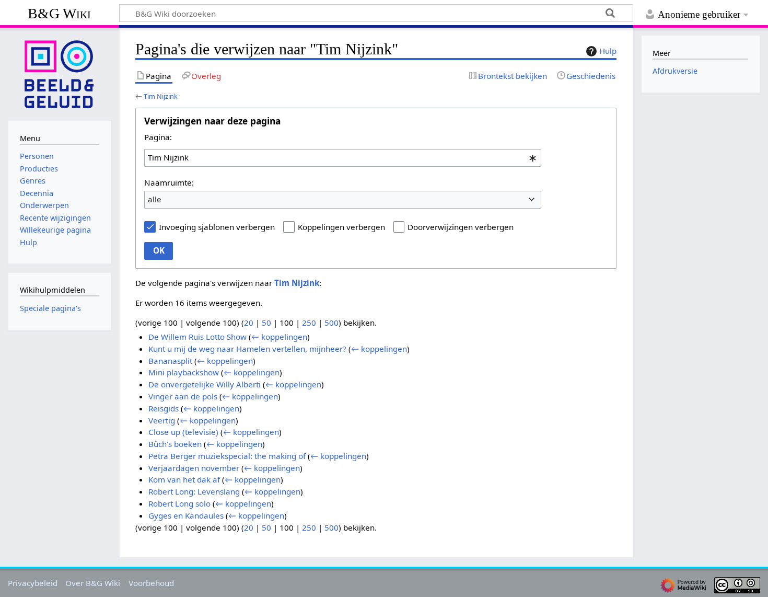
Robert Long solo (179, 503)
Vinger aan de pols (182, 396)
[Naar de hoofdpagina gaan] (59, 73)
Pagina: (158, 137)
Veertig (161, 420)
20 (248, 322)
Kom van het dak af (184, 479)
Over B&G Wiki (92, 583)
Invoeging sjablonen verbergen (217, 227)
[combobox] (342, 158)
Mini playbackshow (183, 372)
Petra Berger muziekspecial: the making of (227, 456)
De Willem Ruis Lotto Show (197, 336)
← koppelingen (279, 336)
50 (266, 322)
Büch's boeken (175, 444)
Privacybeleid (32, 583)
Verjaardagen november (193, 468)
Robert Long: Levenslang (194, 491)
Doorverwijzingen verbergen (461, 227)
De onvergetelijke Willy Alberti (204, 384)
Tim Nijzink (161, 96)
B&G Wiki (59, 13)
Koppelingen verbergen (341, 227)
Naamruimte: (169, 182)
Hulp (607, 50)
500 (331, 322)
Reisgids (163, 408)
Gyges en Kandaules (186, 515)
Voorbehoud (151, 583)
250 (309, 322)
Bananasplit (170, 360)
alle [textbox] (154, 199)
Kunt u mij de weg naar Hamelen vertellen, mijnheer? (247, 348)
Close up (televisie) (183, 432)
